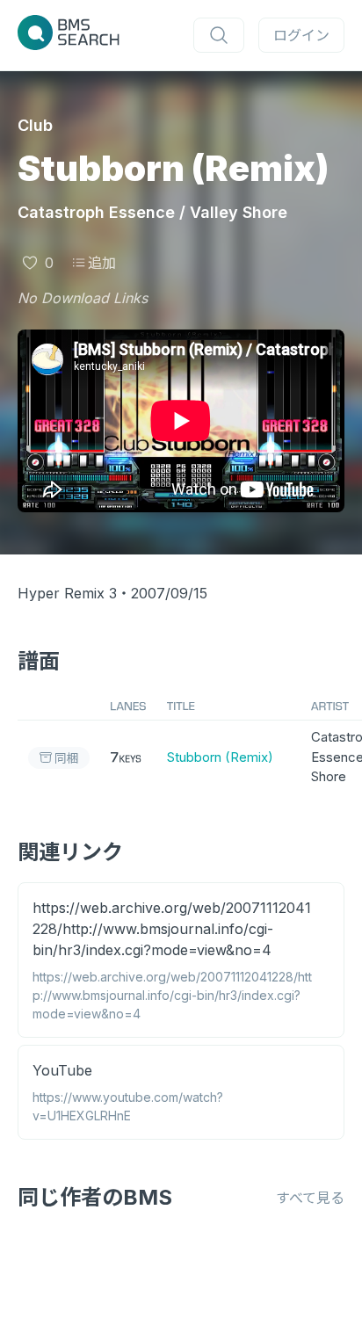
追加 (102, 263)
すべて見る (310, 1197)
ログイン (301, 35)
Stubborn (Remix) (220, 757)
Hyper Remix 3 (67, 593)
